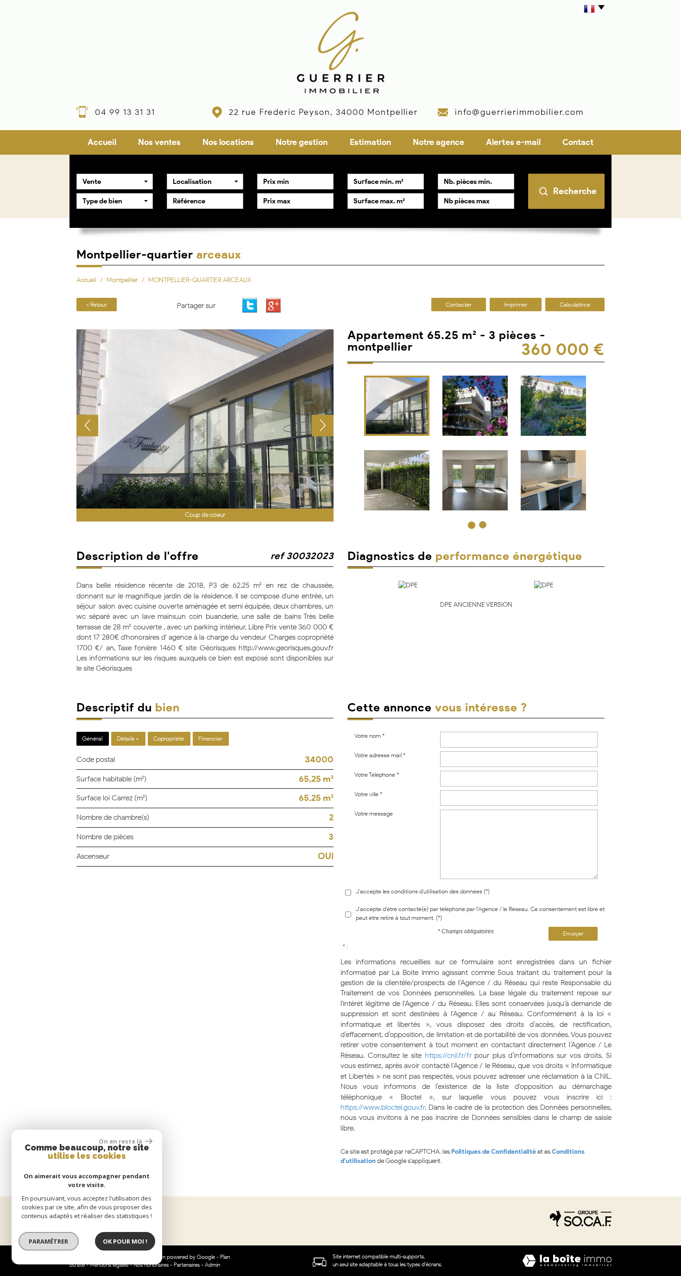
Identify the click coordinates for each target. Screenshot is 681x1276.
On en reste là (121, 1141)
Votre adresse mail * (379, 755)
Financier (210, 738)
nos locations (228, 142)
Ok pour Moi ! (125, 1241)
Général (92, 738)
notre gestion (302, 142)
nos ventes (159, 142)
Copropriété (168, 738)
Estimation (370, 142)
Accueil (102, 142)
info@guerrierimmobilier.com (519, 112)
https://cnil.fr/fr (448, 1055)
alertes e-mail (513, 142)
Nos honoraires (151, 1264)
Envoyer (573, 933)
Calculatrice (575, 304)
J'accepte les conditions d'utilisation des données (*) (423, 891)
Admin (212, 1264)
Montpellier (122, 280)
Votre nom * (369, 735)
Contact (577, 142)
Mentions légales (109, 1264)
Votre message (373, 813)
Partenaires (187, 1264)
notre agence (438, 142)
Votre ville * (368, 794)
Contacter (459, 304)
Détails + (128, 738)
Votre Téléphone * (376, 774)
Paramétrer (49, 1241)
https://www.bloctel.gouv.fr (382, 1107)
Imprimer (515, 304)
